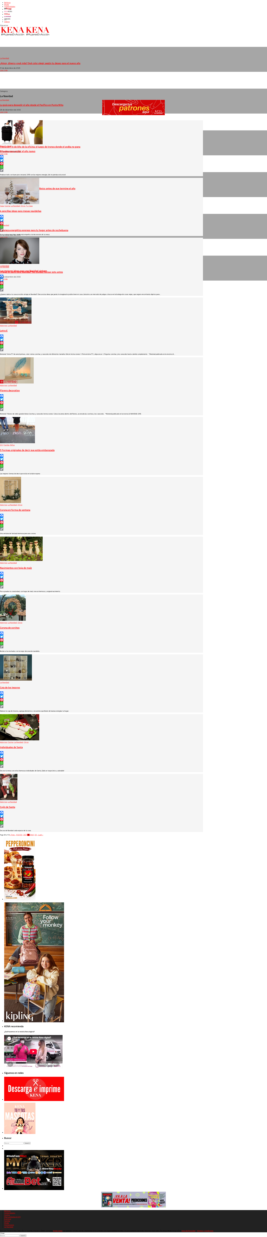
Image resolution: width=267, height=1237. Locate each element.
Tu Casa (7, 146)
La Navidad (4, 58)
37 (26, 835)
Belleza (7, 3)
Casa (2, 146)
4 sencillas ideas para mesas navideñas (20, 211)
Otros (23, 206)
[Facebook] (101, 156)
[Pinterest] (101, 163)
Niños (12, 445)
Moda (6, 5)
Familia (6, 445)
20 (19, 835)
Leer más (4, 70)
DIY (1, 445)
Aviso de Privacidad (188, 1231)
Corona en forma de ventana (15, 510)
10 (17, 835)
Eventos (7, 1219)
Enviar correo (57, 1231)
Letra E (4, 330)
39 (31, 835)
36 (24, 835)
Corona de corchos (10, 628)
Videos (7, 22)
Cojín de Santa (7, 807)
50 (36, 835)
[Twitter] (101, 160)
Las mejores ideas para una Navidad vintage (23, 271)
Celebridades (9, 7)
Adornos (3, 326)
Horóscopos (9, 1225)
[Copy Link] (101, 170)
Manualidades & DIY (12, 1217)
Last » (41, 835)
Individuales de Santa (11, 747)
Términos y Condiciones (205, 1231)
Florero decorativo (10, 390)
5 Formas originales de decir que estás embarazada (27, 450)
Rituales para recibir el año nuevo (17, 151)
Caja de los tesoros (10, 687)
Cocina (7, 206)
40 (33, 835)
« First (12, 835)
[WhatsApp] (101, 166)
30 (21, 835)
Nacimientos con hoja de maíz (16, 568)
